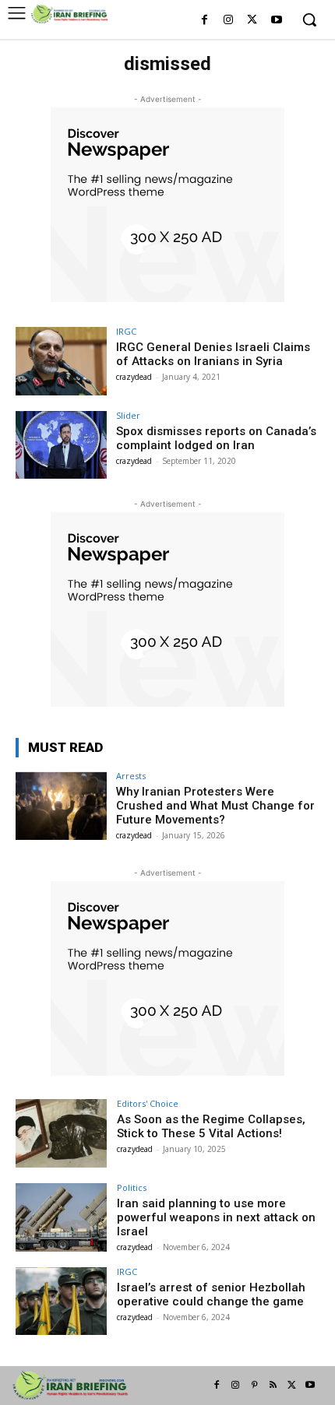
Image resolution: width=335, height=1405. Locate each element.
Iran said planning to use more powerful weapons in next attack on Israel (216, 1217)
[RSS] (272, 1385)
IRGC (126, 331)
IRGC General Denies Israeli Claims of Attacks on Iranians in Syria (213, 354)
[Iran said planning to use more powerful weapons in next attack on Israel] (61, 1217)
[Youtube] (276, 21)
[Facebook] (204, 21)
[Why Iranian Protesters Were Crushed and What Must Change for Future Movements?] (61, 805)
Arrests (131, 775)
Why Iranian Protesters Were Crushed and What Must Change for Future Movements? (215, 806)
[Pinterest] (254, 1385)
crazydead (134, 376)
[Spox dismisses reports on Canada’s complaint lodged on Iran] (61, 445)
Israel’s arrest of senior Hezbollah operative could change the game (211, 1294)
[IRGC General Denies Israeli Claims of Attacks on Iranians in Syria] (61, 361)
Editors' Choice (147, 1103)
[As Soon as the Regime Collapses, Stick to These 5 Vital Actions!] (61, 1133)
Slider (128, 415)
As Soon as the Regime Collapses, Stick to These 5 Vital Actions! (211, 1126)
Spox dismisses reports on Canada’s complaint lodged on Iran (216, 438)
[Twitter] (252, 21)
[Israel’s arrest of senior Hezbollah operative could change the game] (61, 1301)
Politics (131, 1187)
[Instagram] (229, 21)
